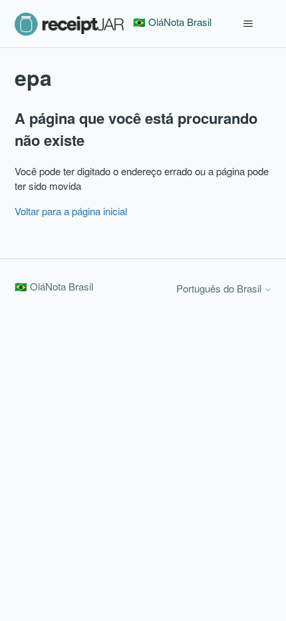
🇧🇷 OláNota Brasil (54, 286)
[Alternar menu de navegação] (248, 24)
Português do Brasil (220, 288)
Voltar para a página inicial (71, 211)
